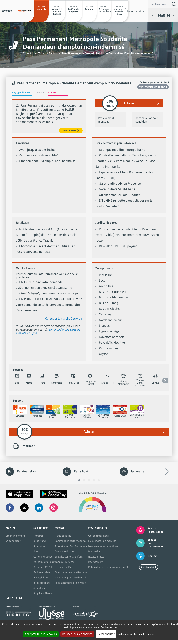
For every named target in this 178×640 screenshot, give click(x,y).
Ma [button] (164, 15)
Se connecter (13, 541)
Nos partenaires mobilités (103, 546)
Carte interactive (43, 556)
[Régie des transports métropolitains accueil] (7, 11)
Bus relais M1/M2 (43, 567)
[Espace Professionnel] (137, 530)
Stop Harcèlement (43, 593)
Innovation (94, 551)
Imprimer (28, 446)
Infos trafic (39, 541)
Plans (36, 551)
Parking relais (26, 471)
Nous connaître (135, 11)
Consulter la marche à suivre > (64, 318)
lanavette (137, 471)
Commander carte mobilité (70, 541)
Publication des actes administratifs (108, 567)
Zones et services (64, 561)
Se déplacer (105, 11)
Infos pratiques (41, 582)
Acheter (119, 11)
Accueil (27, 53)
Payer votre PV (63, 567)
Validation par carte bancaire (71, 577)
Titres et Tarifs (47, 53)
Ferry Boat (81, 471)
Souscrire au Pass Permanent (71, 546)
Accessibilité (40, 577)
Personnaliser (106, 634)
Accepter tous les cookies (41, 634)
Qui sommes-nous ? (99, 535)
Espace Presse (96, 556)
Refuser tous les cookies (77, 634)
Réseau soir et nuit (44, 561)
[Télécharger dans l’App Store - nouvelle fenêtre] (19, 494)
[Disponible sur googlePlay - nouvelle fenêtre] (53, 494)
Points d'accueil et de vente (70, 582)
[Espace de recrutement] (137, 543)
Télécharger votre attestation (71, 572)
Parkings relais (41, 572)
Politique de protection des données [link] (136, 634)
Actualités (39, 588)
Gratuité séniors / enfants (69, 556)
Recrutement (95, 561)
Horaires (38, 535)
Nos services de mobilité (102, 541)
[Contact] (137, 556)
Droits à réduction (65, 551)
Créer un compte (15, 535)
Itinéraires (39, 546)
